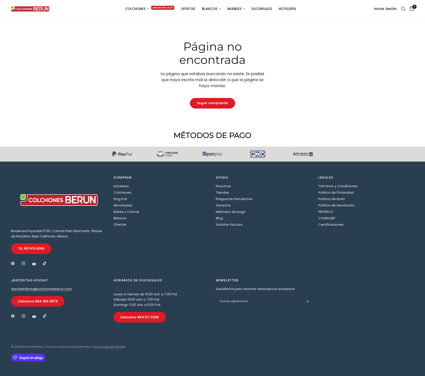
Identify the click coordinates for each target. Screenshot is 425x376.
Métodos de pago (231, 211)
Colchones (122, 192)
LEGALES (326, 177)
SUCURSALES (261, 8)
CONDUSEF (326, 218)
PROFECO (325, 211)
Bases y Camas (126, 211)
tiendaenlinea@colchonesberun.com (41, 288)
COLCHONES (135, 8)
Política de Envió (331, 199)
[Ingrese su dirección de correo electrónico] (307, 301)
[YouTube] (37, 264)
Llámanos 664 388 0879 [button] (38, 301)
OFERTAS (188, 8)
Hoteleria (121, 186)
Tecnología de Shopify (109, 347)
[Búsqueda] (403, 9)
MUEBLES (234, 8)
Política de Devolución (336, 205)
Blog (219, 218)
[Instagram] (26, 263)
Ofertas (120, 224)
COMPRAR (123, 177)
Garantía (223, 205)
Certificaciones (331, 224)
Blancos (120, 218)
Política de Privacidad (336, 192)
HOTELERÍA (287, 8)
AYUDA (222, 177)
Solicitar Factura (229, 224)
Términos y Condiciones (338, 186)
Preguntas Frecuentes (234, 199)
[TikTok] (48, 263)
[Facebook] (16, 263)
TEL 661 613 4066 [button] (31, 248)
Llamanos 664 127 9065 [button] (139, 317)
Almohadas (123, 205)
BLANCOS (209, 8)
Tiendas (222, 192)
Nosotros (223, 186)
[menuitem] (150, 9)
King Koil (120, 199)
